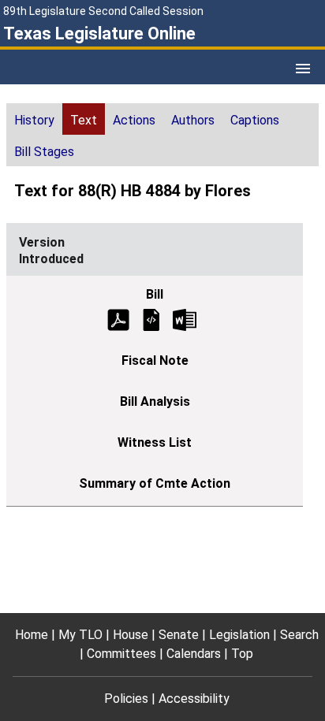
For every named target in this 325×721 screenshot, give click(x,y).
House (130, 634)
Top (242, 653)
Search (299, 634)
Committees (121, 653)
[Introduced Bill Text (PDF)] (118, 318)
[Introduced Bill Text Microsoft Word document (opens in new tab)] (184, 318)
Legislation (239, 634)
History (34, 120)
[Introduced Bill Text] (151, 318)
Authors (193, 120)
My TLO (80, 634)
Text (83, 120)
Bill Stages (44, 151)
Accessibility (194, 698)
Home (31, 634)
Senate (179, 634)
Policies (126, 698)
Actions (134, 120)
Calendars (193, 653)
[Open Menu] (303, 68)
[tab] (34, 119)
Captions (254, 120)
